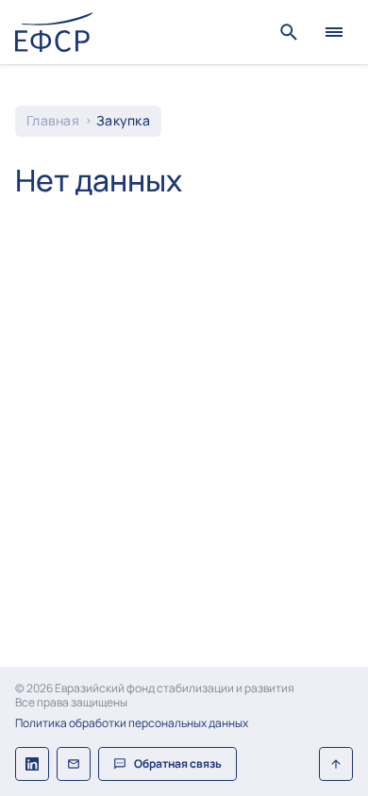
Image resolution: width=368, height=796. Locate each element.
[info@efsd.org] (74, 764)
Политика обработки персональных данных (131, 723)
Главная (52, 121)
